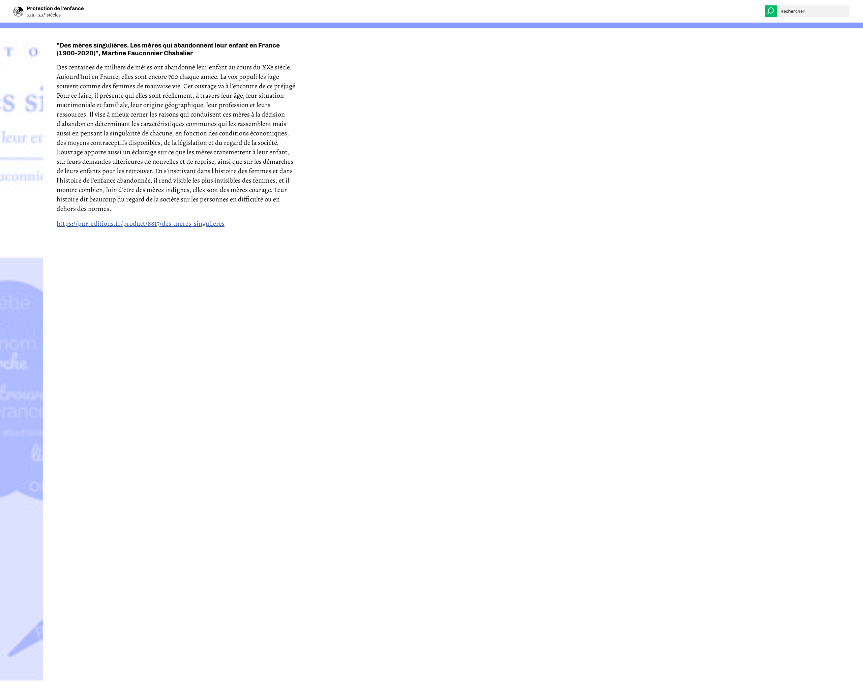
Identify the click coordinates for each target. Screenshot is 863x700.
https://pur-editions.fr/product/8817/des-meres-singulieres (141, 223)
